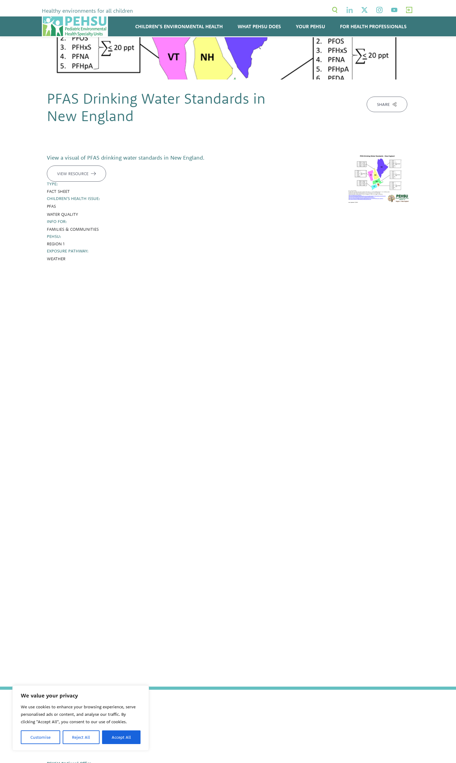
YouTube (394, 10)
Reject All (81, 737)
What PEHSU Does (259, 26)
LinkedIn (350, 10)
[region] (80, 718)
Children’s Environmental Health (179, 26)
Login (409, 10)
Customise (40, 737)
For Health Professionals (373, 26)
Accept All (121, 737)
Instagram (379, 10)
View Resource (72, 173)
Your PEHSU (310, 26)
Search (335, 10)
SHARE (383, 104)
